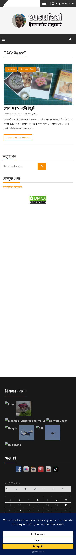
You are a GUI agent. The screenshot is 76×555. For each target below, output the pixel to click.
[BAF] (39, 428)
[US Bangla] (13, 445)
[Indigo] (26, 432)
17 (19, 510)
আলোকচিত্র (11, 69)
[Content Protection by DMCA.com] (38, 199)
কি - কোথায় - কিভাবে (27, 69)
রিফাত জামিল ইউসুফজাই (12, 113)
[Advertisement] (38, 248)
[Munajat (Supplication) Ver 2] (25, 421)
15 (66, 505)
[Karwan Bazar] (56, 421)
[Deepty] (11, 428)
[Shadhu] (23, 408)
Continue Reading (18, 137)
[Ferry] (10, 404)
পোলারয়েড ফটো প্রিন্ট (19, 108)
